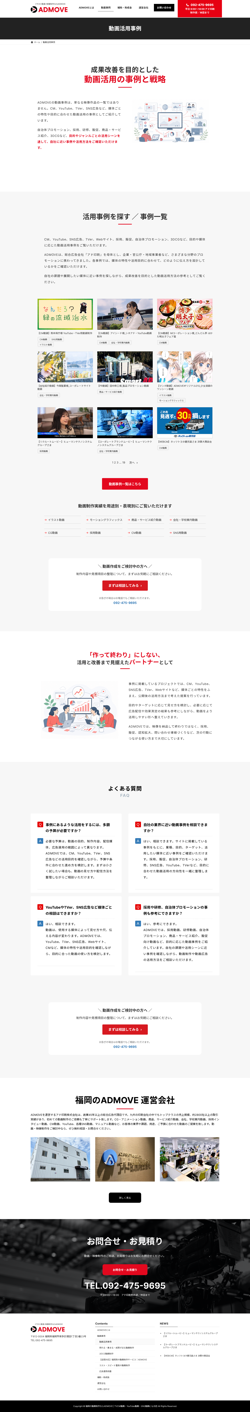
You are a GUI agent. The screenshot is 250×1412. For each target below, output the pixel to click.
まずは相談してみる (123, 586)
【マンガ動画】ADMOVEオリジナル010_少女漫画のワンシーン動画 (185, 387)
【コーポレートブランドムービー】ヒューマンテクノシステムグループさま (124, 443)
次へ (133, 462)
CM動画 (43, 339)
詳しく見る (125, 1197)
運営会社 (101, 1383)
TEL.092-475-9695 (125, 1286)
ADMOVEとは (103, 1330)
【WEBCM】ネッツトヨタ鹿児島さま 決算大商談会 (184, 441)
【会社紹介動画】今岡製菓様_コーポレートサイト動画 (64, 387)
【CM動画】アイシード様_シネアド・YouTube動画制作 (124, 335)
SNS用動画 (57, 339)
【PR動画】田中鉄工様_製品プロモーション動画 (123, 385)
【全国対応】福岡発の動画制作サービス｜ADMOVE (123, 1359)
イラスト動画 (46, 344)
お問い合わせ (103, 1389)
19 (123, 462)
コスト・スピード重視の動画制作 (114, 1365)
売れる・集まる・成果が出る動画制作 (116, 1347)
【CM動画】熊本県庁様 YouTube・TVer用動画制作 (64, 333)
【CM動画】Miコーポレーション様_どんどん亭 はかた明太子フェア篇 (185, 335)
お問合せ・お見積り (125, 1270)
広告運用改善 (105, 1371)
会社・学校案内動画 (120, 342)
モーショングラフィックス (171, 400)
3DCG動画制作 (106, 1353)
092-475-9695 (202, 5)
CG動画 (51, 532)
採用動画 (44, 451)
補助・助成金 (103, 1377)
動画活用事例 (105, 1341)
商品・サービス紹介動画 (110, 392)
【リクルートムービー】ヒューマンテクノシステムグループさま (64, 443)
